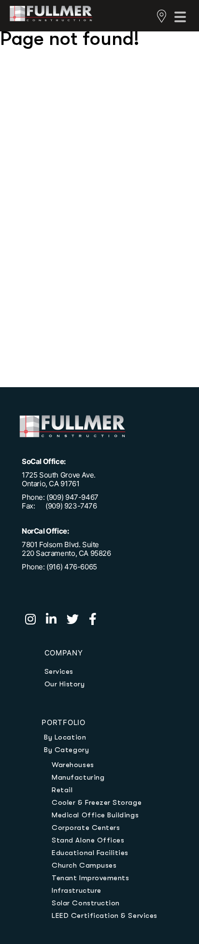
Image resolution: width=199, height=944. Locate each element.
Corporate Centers (86, 827)
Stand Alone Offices (88, 840)
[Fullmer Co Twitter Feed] (78, 620)
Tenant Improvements (90, 877)
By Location (65, 737)
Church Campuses (84, 865)
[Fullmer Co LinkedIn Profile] (56, 620)
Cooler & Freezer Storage (97, 802)
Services (58, 671)
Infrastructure (76, 890)
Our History (64, 684)
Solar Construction (86, 903)
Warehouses (73, 764)
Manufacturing (78, 777)
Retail (62, 789)
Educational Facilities (90, 852)
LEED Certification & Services (104, 915)
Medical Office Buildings (95, 815)
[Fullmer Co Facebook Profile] (96, 620)
